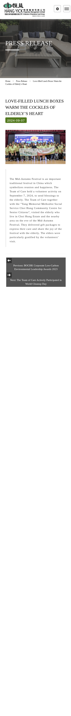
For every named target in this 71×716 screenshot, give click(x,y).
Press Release (21, 81)
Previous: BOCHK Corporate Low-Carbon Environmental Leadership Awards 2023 (36, 267)
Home (7, 81)
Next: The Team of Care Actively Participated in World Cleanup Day (36, 282)
